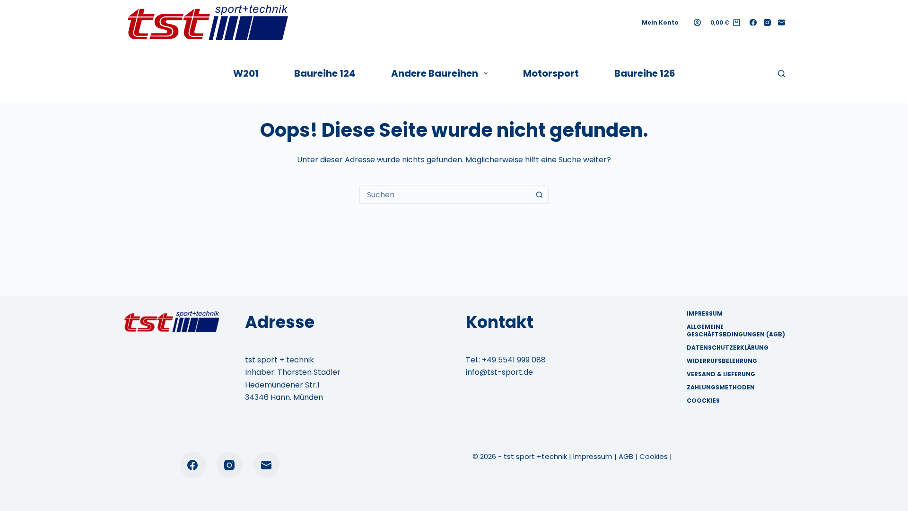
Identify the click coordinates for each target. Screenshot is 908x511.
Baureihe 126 (644, 73)
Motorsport (551, 73)
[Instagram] (767, 22)
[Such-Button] (539, 194)
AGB (626, 456)
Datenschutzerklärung (727, 348)
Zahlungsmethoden (721, 387)
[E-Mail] (781, 22)
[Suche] (781, 73)
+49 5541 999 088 (514, 359)
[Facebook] (753, 22)
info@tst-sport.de (499, 372)
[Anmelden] (697, 22)
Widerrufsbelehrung (722, 361)
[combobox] (445, 194)
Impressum (705, 313)
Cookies (653, 456)
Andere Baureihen (434, 73)
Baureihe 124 (325, 73)
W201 (246, 73)
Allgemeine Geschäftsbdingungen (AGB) (736, 330)
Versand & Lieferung (721, 374)
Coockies (703, 401)
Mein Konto (660, 22)
